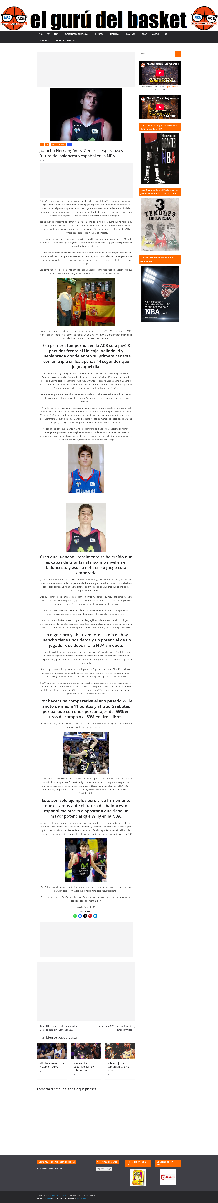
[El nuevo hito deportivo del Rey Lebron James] (86, 1045)
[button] (59, 34)
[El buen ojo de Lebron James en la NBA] (120, 1045)
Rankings (130, 34)
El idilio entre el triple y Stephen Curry (52, 1065)
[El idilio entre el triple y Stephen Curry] (52, 1045)
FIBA (56, 34)
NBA (41, 34)
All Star (155, 34)
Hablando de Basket (58, 145)
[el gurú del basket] (109, 7)
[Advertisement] (86, 69)
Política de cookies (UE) (65, 40)
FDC (47, 145)
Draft (144, 34)
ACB (42, 145)
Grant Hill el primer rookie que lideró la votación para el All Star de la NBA (58, 1028)
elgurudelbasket (172, 87)
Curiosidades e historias (76, 34)
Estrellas (114, 34)
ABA (48, 34)
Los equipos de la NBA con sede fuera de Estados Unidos (112, 1028)
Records (99, 34)
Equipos (43, 40)
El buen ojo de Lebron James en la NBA (118, 1067)
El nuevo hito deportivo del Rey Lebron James (84, 1067)
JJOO (165, 34)
